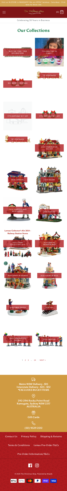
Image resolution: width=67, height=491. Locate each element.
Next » (43, 360)
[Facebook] (30, 465)
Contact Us (11, 436)
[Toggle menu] (4, 12)
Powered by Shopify (44, 474)
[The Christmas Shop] (33, 12)
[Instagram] (37, 465)
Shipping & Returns (51, 436)
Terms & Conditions (19, 445)
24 (35, 360)
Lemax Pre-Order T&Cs (46, 445)
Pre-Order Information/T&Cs (33, 454)
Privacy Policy (28, 436)
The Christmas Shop (28, 474)
